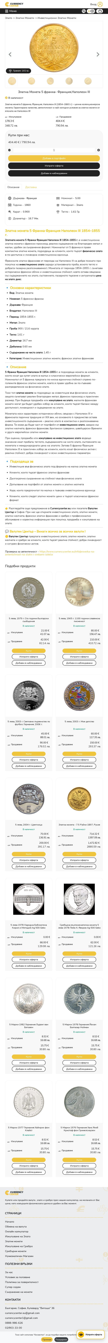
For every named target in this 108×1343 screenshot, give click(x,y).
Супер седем (13, 1287)
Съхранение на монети (18, 1292)
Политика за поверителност (22, 1282)
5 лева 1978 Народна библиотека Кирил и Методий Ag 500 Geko (29, 926)
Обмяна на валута (16, 1226)
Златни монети (13, 1241)
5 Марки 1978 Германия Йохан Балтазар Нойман (79, 1026)
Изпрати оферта (54, 165)
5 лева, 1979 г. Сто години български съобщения (29, 620)
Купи (29, 650)
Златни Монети (24, 18)
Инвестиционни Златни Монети (57, 18)
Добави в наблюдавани (54, 173)
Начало (9, 1221)
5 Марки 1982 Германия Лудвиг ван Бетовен (28, 1026)
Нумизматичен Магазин (19, 1256)
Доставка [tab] (31, 187)
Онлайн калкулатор (16, 1231)
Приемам (46, 1339)
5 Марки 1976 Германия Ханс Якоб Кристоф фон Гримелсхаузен (79, 1129)
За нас (9, 1272)
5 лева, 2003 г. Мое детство (79, 721)
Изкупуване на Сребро (19, 1246)
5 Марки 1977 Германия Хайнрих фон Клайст (28, 1129)
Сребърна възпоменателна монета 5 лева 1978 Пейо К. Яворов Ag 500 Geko (79, 926)
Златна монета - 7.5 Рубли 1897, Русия (79, 824)
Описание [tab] (13, 187)
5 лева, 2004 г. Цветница (28, 824)
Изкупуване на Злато (18, 1236)
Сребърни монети (15, 1251)
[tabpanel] (54, 370)
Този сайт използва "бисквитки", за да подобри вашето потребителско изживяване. (54, 1334)
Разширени (61, 1339)
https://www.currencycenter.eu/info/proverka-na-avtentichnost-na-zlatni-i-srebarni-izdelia (50, 553)
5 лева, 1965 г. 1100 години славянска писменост (79, 620)
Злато (8, 18)
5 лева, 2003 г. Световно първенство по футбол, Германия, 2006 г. (29, 723)
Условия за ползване (17, 1277)
